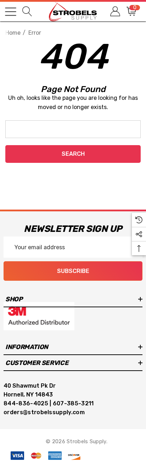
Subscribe (73, 271)
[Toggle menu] (10, 11)
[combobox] (73, 129)
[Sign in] (114, 11)
